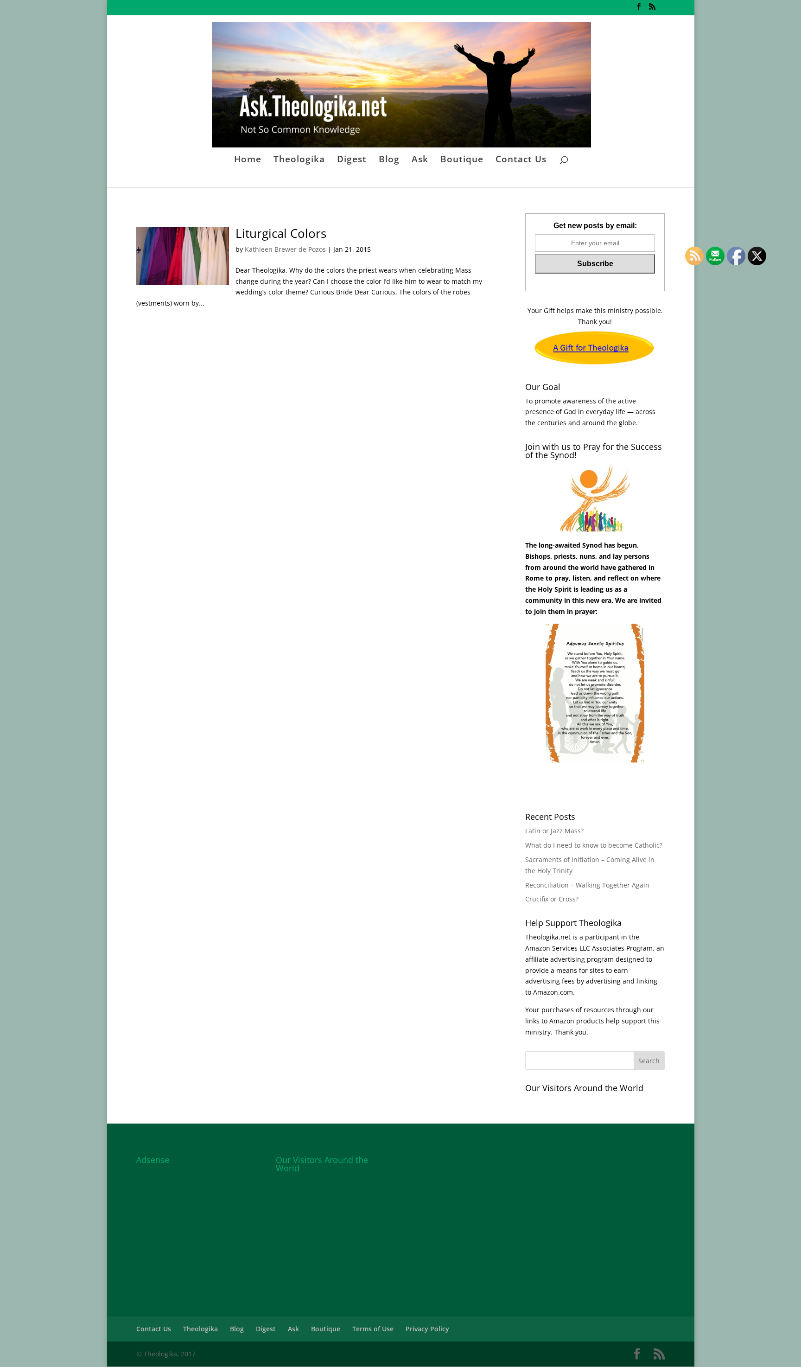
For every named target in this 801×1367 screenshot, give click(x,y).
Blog (389, 160)
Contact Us (521, 160)
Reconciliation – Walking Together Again (587, 885)
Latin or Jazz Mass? (554, 830)
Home (247, 160)
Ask (420, 160)
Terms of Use (373, 1328)
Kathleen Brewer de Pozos (285, 249)
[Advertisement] (205, 1226)
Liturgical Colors (280, 233)
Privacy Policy (427, 1328)
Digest (352, 160)
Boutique (461, 160)
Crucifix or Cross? (551, 898)
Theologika (299, 160)
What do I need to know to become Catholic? (593, 845)
